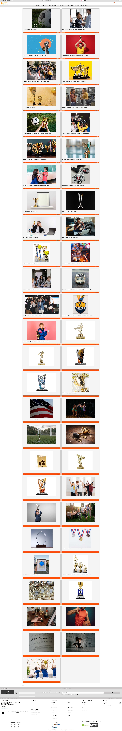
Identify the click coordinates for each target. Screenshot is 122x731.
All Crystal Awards (70, 705)
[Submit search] (111, 3)
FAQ (12, 0)
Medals (46, 5)
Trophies (37, 5)
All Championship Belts (55, 705)
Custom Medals (73, 5)
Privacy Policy (76, 694)
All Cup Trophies (54, 707)
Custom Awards (54, 5)
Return (83, 707)
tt (12, 726)
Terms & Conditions (34, 704)
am (58, 725)
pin (14, 725)
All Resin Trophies (54, 715)
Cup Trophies (42, 5)
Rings (63, 5)
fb (12, 724)
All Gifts (53, 712)
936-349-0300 (119, 0)
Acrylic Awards (85, 5)
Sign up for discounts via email (36, 712)
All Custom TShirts (70, 710)
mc (54, 725)
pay (51, 728)
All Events (68, 702)
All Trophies (69, 717)
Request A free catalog (34, 709)
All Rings (68, 715)
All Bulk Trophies (69, 704)
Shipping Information (85, 704)
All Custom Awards (70, 707)
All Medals (68, 712)
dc (56, 725)
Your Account (84, 702)
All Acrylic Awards (54, 704)
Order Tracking (84, 705)
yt (15, 726)
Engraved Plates (79, 5)
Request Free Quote (34, 714)
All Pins (53, 710)
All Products (53, 702)
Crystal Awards (67, 5)
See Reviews (50, 693)
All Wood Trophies (54, 718)
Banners (59, 5)
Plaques (50, 5)
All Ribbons (53, 717)
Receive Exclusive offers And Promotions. (68, 694)
